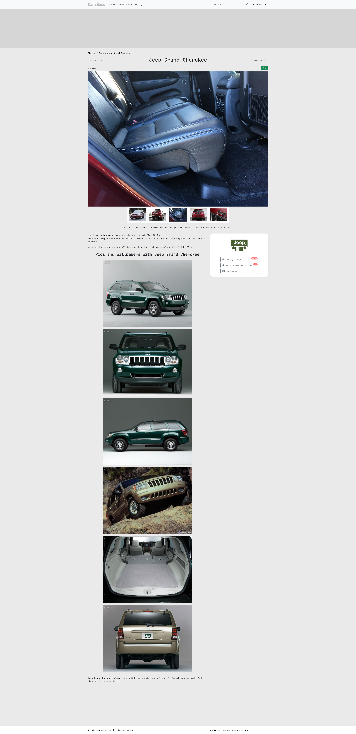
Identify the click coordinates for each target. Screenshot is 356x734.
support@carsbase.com (235, 730)
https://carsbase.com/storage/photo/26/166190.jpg (130, 235)
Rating (138, 4)
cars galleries (111, 681)
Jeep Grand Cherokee (119, 53)
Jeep (101, 53)
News (121, 4)
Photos (113, 4)
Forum (129, 4)
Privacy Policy (124, 730)
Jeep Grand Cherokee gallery (105, 678)
